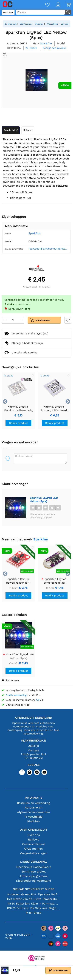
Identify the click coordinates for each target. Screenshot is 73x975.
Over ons (33, 835)
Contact (33, 750)
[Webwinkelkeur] (36, 958)
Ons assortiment (33, 844)
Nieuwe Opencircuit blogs (33, 889)
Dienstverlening (33, 861)
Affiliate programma (33, 876)
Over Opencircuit (33, 829)
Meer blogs (33, 912)
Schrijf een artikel (33, 871)
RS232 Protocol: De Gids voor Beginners (33, 908)
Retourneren (33, 807)
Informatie (33, 797)
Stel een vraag (23, 456)
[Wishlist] (44, 5)
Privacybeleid (33, 816)
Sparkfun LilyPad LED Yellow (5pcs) (44, 499)
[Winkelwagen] (65, 5)
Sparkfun (34, 233)
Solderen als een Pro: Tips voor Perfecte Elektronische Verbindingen (33, 894)
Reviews (33, 839)
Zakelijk (33, 745)
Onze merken (33, 848)
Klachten (33, 821)
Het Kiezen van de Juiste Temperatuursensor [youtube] (33, 899)
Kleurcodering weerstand (33, 880)
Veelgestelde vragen (33, 853)
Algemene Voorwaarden (33, 812)
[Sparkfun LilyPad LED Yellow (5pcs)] (15, 508)
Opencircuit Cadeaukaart (33, 867)
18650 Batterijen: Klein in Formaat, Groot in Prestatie (33, 903)
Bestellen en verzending (33, 803)
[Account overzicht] (55, 5)
